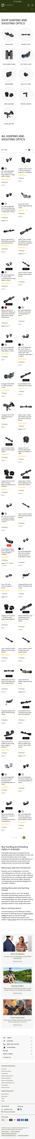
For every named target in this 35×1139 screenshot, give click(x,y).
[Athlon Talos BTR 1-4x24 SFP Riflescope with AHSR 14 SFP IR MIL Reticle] (26, 616)
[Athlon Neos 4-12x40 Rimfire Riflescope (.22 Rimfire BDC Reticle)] (26, 480)
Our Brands (4, 1073)
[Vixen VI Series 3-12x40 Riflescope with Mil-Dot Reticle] (26, 513)
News (3, 1101)
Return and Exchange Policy (9, 1133)
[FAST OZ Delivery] (17, 944)
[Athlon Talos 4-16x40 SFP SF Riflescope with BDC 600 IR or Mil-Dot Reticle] (26, 415)
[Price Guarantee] (17, 1007)
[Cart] (28, 5)
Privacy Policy (5, 1131)
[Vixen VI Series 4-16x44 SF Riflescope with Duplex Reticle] (26, 647)
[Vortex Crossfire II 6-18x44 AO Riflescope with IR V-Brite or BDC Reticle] (26, 742)
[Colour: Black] (2, 168)
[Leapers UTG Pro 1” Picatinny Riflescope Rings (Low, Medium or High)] (26, 448)
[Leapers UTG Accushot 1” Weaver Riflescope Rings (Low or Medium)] (26, 168)
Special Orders (5, 1087)
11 (21, 837)
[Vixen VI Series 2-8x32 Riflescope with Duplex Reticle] (9, 447)
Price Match (4, 1085)
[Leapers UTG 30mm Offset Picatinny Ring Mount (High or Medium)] (9, 742)
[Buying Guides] (17, 975)
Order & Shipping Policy (7, 1083)
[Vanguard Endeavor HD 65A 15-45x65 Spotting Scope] (9, 710)
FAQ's (3, 1098)
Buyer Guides (5, 1094)
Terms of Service (15, 1131)
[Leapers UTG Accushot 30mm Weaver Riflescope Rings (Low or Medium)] (9, 481)
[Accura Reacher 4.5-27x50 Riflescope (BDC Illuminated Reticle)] (26, 710)
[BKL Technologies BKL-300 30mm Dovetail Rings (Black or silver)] (9, 345)
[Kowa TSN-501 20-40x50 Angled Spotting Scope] (26, 203)
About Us (3, 1069)
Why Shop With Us (6, 1071)
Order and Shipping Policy (8, 1135)
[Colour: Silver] (6, 168)
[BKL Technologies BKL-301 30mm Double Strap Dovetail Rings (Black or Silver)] (26, 776)
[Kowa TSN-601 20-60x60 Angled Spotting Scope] (26, 679)
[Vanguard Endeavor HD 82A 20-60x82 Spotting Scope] (26, 583)
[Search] (32, 9)
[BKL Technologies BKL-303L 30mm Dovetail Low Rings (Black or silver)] (26, 309)
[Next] (24, 837)
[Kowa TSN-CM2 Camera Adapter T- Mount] (9, 583)
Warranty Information (7, 1076)
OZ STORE (18, 1)
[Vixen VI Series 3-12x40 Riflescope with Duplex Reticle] (9, 647)
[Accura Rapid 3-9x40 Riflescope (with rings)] (26, 382)
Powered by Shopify (23, 1135)
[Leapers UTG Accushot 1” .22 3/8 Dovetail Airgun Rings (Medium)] (9, 615)
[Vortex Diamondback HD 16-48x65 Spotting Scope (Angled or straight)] (9, 550)
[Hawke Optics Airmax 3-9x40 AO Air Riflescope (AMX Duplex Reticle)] (9, 679)
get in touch (12, 920)
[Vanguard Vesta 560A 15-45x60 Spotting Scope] (9, 383)
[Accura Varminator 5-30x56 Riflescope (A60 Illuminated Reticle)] (9, 238)
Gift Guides (4, 1096)
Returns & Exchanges (7, 1080)
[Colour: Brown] (6, 307)
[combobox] (17, 9)
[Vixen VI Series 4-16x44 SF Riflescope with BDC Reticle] (26, 272)
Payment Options (6, 1078)
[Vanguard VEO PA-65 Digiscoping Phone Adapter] (9, 414)
